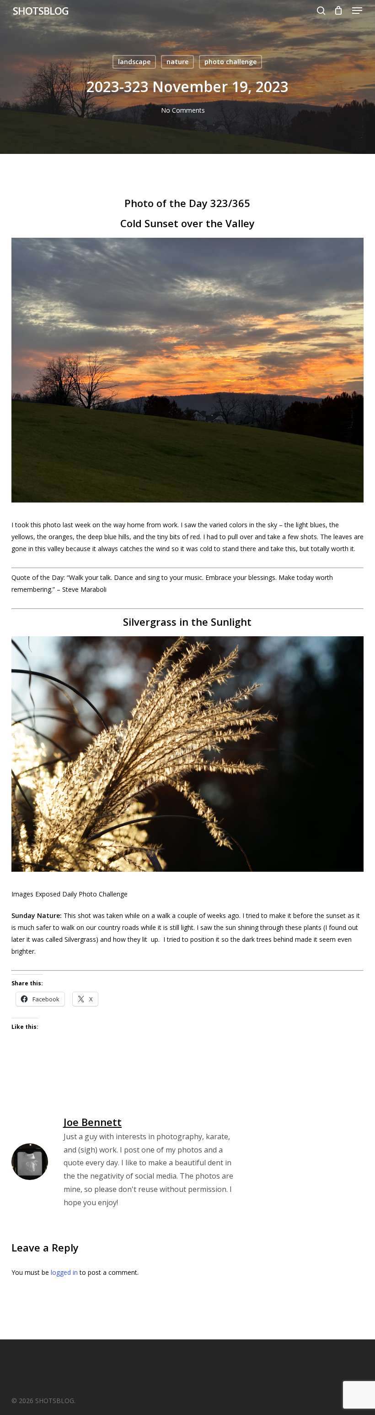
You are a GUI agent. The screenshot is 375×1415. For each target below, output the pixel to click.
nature (177, 61)
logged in (64, 1272)
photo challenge (230, 61)
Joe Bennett (93, 1122)
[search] (321, 10)
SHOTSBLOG (41, 10)
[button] (357, 10)
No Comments (183, 110)
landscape (134, 61)
